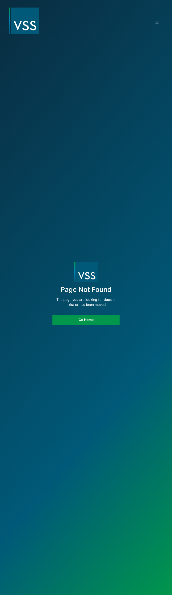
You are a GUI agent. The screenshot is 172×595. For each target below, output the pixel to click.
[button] (157, 23)
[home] (16, 21)
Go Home (86, 320)
